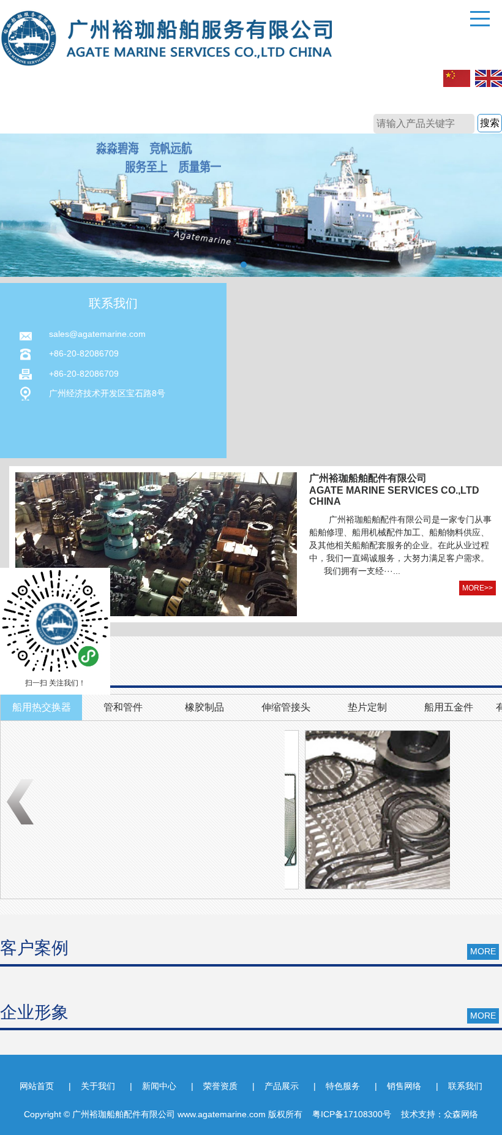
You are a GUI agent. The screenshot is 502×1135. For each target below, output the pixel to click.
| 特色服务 (336, 1086)
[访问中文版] (456, 79)
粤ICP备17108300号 (351, 1114)
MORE (483, 951)
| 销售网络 (398, 1086)
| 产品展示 (275, 1086)
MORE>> (477, 588)
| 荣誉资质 (214, 1086)
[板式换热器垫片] (364, 809)
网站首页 (37, 1086)
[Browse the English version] (488, 79)
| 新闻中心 (153, 1086)
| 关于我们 (92, 1086)
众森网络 (461, 1114)
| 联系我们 (459, 1086)
